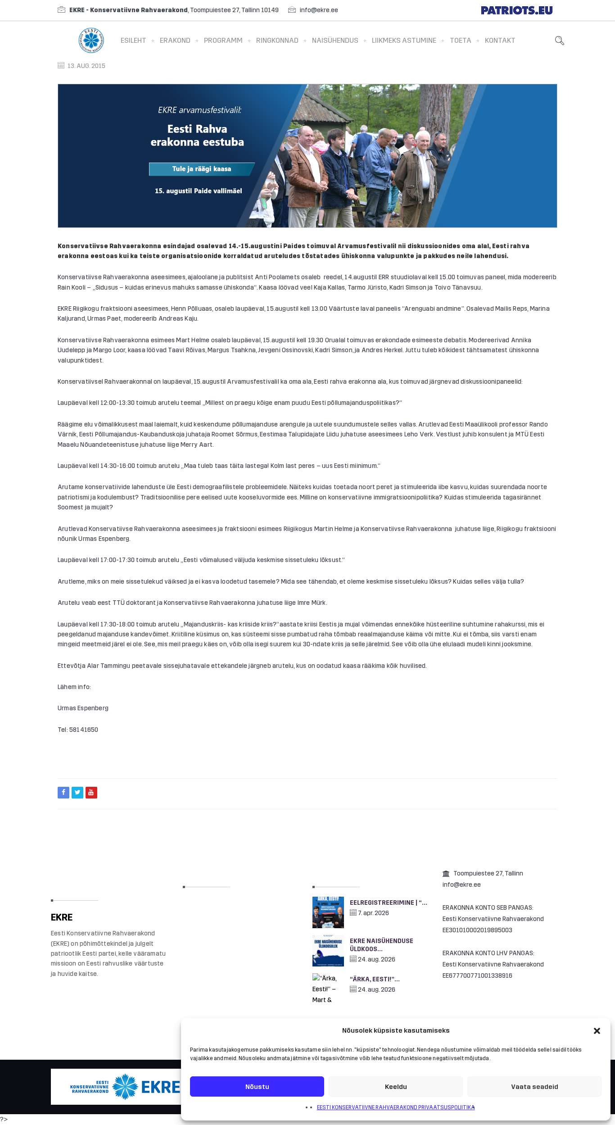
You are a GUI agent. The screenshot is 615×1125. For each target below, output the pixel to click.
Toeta (460, 40)
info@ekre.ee (319, 10)
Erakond (175, 40)
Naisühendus (335, 40)
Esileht (133, 40)
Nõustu (257, 1087)
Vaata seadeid (534, 1087)
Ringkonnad (277, 40)
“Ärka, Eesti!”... (375, 979)
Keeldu (396, 1087)
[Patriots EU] (516, 10)
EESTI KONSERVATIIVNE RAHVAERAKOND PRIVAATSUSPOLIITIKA (396, 1107)
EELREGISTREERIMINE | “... (388, 903)
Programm (223, 40)
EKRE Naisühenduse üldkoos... (381, 945)
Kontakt (500, 40)
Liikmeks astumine (404, 40)
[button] (596, 1030)
